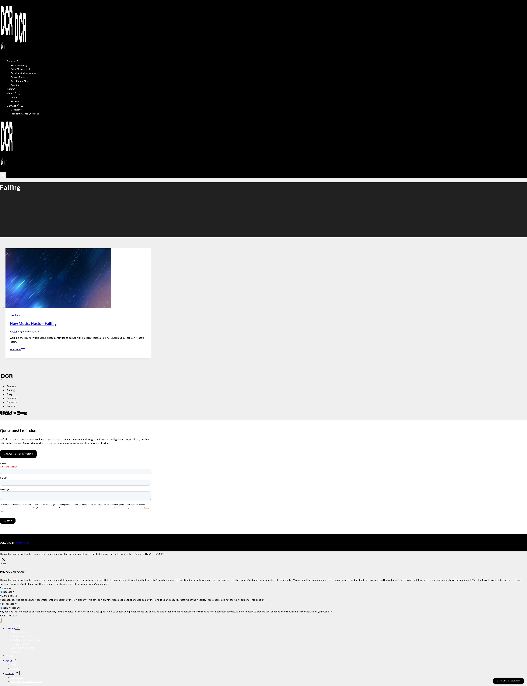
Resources (12, 398)
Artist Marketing (19, 65)
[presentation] (78, 278)
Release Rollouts (19, 77)
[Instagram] (6, 414)
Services (10, 628)
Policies (11, 406)
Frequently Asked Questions (25, 113)
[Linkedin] (18, 414)
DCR (15, 331)
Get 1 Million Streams (21, 81)
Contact (9, 673)
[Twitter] (15, 414)
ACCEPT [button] (159, 554)
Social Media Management (24, 73)
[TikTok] (11, 414)
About (14, 97)
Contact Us (16, 109)
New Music (16, 315)
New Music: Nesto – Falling (33, 323)
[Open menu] (3, 175)
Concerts (12, 402)
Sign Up (15, 85)
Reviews (15, 101)
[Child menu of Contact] (22, 106)
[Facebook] (2, 414)
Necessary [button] (5, 588)
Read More (17, 349)
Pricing (11, 88)
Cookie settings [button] (143, 554)
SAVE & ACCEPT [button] (8, 615)
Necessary (8, 591)
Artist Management (20, 69)
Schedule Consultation (18, 454)
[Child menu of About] (19, 94)
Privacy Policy (22, 542)
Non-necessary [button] (8, 603)
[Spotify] (25, 414)
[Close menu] (1, 620)
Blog (9, 394)
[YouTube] (22, 414)
